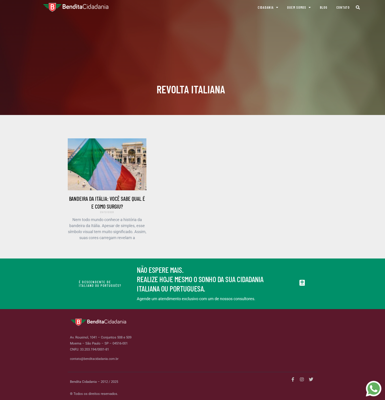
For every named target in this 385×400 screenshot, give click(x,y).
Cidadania (266, 7)
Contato (343, 7)
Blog (324, 7)
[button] (358, 7)
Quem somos (296, 7)
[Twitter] (311, 379)
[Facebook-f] (293, 379)
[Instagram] (302, 379)
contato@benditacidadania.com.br (94, 359)
